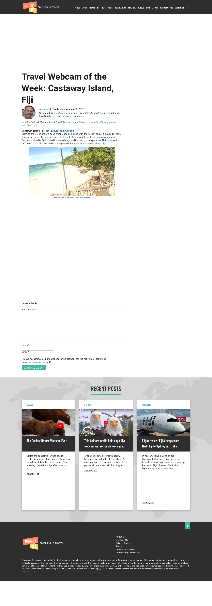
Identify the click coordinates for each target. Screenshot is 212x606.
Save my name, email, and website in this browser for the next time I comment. (65, 359)
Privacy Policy (123, 543)
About (155, 7)
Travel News (107, 7)
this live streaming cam (98, 137)
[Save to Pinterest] (3, 306)
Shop (148, 7)
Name (25, 345)
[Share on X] (3, 300)
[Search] (188, 7)
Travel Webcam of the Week (70, 122)
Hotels (141, 7)
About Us (121, 537)
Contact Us (122, 540)
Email (25, 352)
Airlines (132, 7)
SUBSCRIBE (179, 7)
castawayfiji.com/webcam (60, 130)
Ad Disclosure (166, 7)
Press (119, 546)
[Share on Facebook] (3, 293)
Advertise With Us (125, 549)
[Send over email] (3, 313)
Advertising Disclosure (128, 553)
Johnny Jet (45, 109)
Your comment (30, 310)
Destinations (120, 7)
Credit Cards (81, 7)
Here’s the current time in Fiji (91, 143)
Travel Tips (94, 7)
